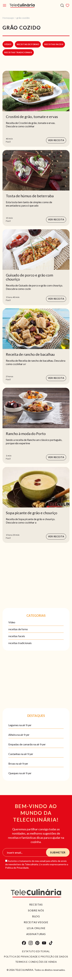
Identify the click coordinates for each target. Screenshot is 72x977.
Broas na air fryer (18, 763)
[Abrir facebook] (24, 943)
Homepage (8, 17)
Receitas (36, 904)
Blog (36, 916)
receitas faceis (53, 44)
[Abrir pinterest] (37, 943)
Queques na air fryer (19, 773)
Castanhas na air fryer (20, 753)
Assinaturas (36, 934)
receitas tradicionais (18, 52)
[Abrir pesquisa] (62, 5)
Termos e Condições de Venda (36, 961)
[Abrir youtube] (44, 943)
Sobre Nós (36, 910)
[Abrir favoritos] (67, 5)
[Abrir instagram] (31, 943)
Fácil (8, 141)
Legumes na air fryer (19, 725)
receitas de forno (28, 44)
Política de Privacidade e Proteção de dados (36, 956)
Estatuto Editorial (36, 951)
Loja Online (36, 928)
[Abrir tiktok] (51, 943)
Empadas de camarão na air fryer (27, 744)
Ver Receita (56, 140)
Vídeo (7, 44)
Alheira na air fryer (18, 734)
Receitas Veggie (36, 922)
